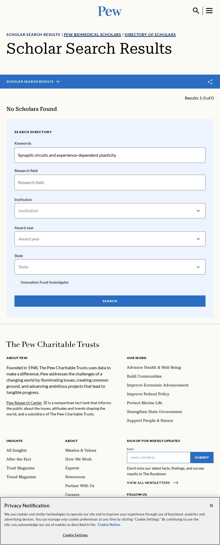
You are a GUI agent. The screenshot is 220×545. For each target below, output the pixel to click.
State (18, 255)
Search (110, 301)
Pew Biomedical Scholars (92, 34)
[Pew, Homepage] (110, 10)
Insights (14, 441)
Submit (202, 457)
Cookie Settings (75, 535)
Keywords (22, 143)
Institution (23, 199)
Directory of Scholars (150, 34)
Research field (26, 170)
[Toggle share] (210, 81)
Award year (24, 227)
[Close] (211, 505)
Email (130, 449)
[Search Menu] (196, 10)
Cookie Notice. (109, 524)
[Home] (52, 344)
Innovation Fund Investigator (45, 282)
